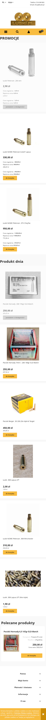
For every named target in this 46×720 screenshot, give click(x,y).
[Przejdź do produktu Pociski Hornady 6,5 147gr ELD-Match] (11, 643)
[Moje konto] (29, 32)
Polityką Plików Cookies (23, 713)
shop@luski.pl (39, 5)
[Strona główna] (23, 19)
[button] (6, 32)
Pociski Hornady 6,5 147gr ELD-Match (21, 631)
